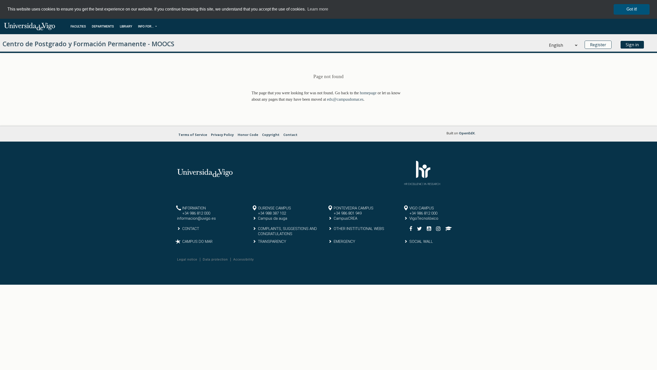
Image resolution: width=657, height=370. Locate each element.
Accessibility (243, 259)
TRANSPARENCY (272, 241)
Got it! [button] (631, 9)
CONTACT (190, 228)
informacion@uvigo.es (196, 218)
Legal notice (187, 259)
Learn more (317, 9)
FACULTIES (78, 26)
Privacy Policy (222, 134)
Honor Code (248, 134)
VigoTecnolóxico (423, 218)
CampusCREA (345, 218)
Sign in (632, 45)
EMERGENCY (344, 241)
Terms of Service (192, 134)
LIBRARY (126, 26)
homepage (368, 93)
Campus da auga (272, 218)
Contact (290, 134)
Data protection (215, 259)
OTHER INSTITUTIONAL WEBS (359, 228)
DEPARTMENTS (103, 26)
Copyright (270, 134)
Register (598, 45)
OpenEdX (467, 133)
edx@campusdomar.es (345, 99)
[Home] (29, 26)
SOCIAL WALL (421, 241)
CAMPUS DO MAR (197, 241)
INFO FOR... (146, 26)
